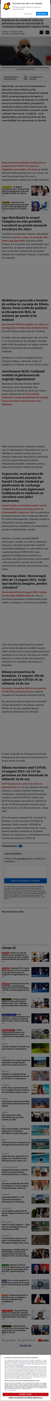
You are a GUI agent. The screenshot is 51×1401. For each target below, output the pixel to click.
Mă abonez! (42, 13)
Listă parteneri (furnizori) (10, 1390)
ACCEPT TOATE (25, 1394)
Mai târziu (28, 13)
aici (36, 1373)
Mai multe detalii (19, 1365)
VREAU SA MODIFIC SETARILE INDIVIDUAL (25, 1397)
